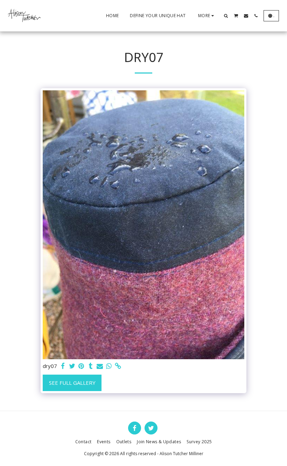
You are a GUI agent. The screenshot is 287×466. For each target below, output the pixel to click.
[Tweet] (72, 366)
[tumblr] (90, 366)
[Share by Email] (100, 366)
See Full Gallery (72, 382)
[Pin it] (81, 366)
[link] (118, 366)
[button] (226, 16)
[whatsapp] (109, 366)
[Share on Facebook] (63, 366)
